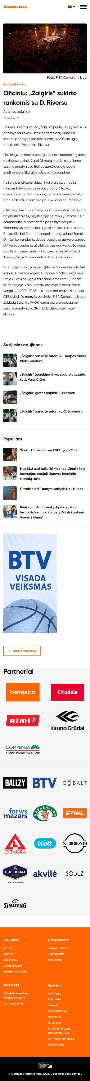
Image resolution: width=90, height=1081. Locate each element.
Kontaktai (54, 999)
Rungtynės (10, 959)
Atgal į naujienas (24, 651)
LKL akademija (13, 1003)
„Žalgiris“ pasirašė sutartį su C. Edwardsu (51, 411)
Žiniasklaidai (56, 1044)
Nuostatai (54, 1022)
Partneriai (54, 1016)
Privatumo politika (15, 971)
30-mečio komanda (61, 1038)
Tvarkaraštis (56, 954)
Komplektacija (14, 84)
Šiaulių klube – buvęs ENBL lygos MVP (48, 450)
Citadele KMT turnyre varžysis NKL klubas (51, 489)
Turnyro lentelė (58, 948)
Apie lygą (54, 993)
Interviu (8, 948)
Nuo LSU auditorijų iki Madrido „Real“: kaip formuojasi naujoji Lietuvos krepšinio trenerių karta (52, 474)
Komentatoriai (57, 1011)
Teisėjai (53, 1005)
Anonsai (8, 954)
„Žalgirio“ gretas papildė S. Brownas (47, 393)
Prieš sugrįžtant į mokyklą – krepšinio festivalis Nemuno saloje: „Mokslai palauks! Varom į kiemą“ (53, 512)
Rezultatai (55, 959)
